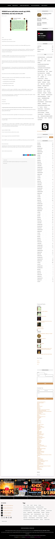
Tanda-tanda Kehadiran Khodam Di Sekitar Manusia (44, 105)
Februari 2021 (45, 241)
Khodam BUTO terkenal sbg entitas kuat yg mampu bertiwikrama (44, 322)
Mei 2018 (45, 269)
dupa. (47, 71)
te (37, 456)
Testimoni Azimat (40, 459)
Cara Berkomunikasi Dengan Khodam (43, 64)
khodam (48, 82)
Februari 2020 (45, 255)
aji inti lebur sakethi (49, 57)
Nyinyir (38, 439)
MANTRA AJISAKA (40, 328)
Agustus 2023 (45, 193)
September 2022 (45, 208)
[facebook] (6, 517)
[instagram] (9, 517)
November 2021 (45, 226)
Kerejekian (39, 82)
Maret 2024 (45, 181)
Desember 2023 (45, 186)
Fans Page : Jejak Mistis (7, 512)
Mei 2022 (45, 215)
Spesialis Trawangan (48, 101)
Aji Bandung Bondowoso (41, 57)
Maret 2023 (45, 200)
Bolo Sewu (48, 60)
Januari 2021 (45, 243)
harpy (38, 419)
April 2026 (45, 144)
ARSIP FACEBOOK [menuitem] (44, 5)
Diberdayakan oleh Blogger (41, 131)
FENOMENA (48, 73)
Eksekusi (50, 71)
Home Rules (38, 510)
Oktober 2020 (45, 248)
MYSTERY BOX (39, 438)
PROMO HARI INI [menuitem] (15, 5)
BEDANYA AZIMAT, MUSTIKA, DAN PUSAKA (44, 354)
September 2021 (45, 229)
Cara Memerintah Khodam (41, 410)
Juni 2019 (45, 264)
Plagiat (39, 94)
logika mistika (39, 432)
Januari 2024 (45, 184)
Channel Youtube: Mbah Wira (8, 505)
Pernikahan (49, 92)
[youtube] (11, 517)
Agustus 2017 (45, 279)
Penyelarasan (40, 92)
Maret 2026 (45, 146)
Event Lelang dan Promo (41, 73)
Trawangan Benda (47, 114)
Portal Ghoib (43, 94)
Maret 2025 (45, 162)
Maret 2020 (45, 253)
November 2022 (45, 205)
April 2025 (45, 160)
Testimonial (44, 22)
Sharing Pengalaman (41, 101)
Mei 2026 (45, 143)
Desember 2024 (45, 167)
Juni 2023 (45, 196)
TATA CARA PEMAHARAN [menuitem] (35, 5)
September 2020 (45, 250)
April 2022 (45, 217)
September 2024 (45, 172)
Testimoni (45, 51)
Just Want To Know (40, 78)
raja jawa (39, 98)
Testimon (41, 107)
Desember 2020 (45, 245)
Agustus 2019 (45, 260)
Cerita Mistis (46, 69)
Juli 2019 (45, 262)
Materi (45, 47)
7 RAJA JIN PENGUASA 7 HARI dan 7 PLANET (44, 333)
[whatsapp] (2, 517)
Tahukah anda (44, 103)
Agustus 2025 (45, 153)
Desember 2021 (45, 224)
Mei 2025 (45, 158)
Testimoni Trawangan (41, 112)
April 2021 (45, 238)
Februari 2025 (45, 163)
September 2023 (45, 191)
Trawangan (47, 112)
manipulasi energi (40, 87)
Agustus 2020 (45, 252)
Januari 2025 (45, 165)
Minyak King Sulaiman (47, 89)
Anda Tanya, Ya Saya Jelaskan (42, 311)
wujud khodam (40, 119)
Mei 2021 (45, 236)
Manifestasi (39, 85)
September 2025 (45, 151)
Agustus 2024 (45, 174)
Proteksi (49, 96)
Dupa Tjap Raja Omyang (41, 71)
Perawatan (44, 92)
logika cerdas (39, 431)
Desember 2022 (45, 203)
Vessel (46, 117)
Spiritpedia (44, 18)
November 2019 (45, 257)
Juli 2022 (45, 212)
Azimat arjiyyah (40, 60)
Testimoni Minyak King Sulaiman (42, 110)
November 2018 (45, 267)
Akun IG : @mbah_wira (7, 515)
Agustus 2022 (45, 210)
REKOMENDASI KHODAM (45, 98)
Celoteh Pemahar (40, 69)
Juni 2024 (45, 177)
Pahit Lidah (47, 514)
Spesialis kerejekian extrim (41, 316)
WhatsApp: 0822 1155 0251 (8, 510)
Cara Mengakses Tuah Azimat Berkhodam (44, 67)
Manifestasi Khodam (46, 85)
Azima (38, 404)
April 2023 (45, 198)
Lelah (38, 430)
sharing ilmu (39, 450)
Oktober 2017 (45, 276)
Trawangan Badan (40, 114)
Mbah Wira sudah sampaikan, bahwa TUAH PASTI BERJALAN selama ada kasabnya (44, 349)
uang (38, 465)
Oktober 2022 (45, 207)
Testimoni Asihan (47, 519)
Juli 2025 (45, 155)
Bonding (39, 62)
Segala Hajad (39, 449)
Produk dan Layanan (45, 49)
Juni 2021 (45, 234)
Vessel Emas (50, 117)
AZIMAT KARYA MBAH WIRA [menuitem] (24, 5)
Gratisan (38, 418)
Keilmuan (46, 78)
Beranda (38, 472)
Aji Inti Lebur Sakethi (40, 343)
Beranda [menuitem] (9, 5)
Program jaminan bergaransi (42, 96)
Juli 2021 (45, 233)
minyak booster (40, 89)
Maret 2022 (45, 219)
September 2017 (45, 278)
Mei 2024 (45, 179)
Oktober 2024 (45, 170)
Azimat (38, 405)
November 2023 (45, 188)
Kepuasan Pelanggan (47, 80)
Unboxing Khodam (40, 117)
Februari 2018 (45, 274)
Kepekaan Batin (40, 80)
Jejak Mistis (45, 46)
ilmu (38, 76)
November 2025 (45, 148)
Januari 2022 (45, 222)
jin (45, 76)
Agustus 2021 (45, 231)
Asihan (38, 403)
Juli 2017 (45, 281)
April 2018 (45, 271)
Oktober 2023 (45, 189)
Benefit (45, 60)
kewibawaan (44, 82)
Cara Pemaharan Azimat (46, 13)
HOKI (38, 420)
